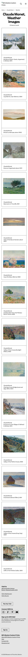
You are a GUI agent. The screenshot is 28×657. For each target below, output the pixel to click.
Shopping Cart (5, 643)
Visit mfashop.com (7, 594)
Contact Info (5, 641)
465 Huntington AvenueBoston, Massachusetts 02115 (10, 589)
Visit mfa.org (5, 596)
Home (3, 10)
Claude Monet (10, 10)
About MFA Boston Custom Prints (11, 637)
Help (3, 639)
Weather (18, 10)
